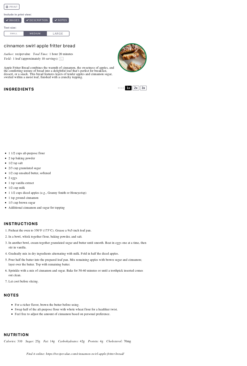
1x (128, 88)
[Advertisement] (75, 122)
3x (143, 88)
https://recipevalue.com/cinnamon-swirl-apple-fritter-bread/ (85, 354)
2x (136, 88)
